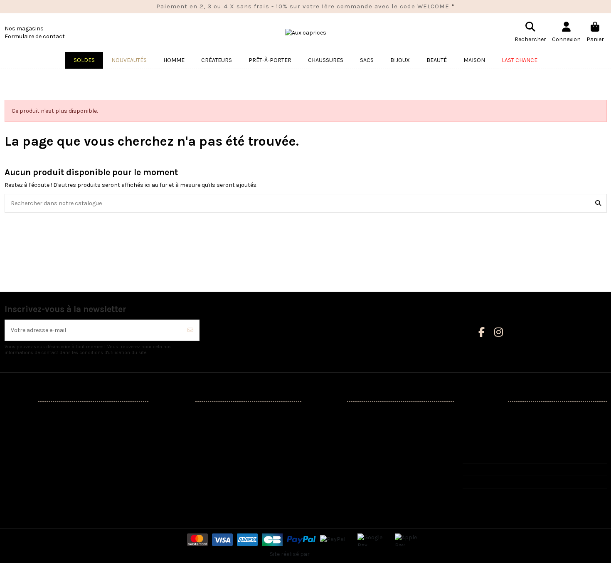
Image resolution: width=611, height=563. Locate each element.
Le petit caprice (30, 487)
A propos (174, 445)
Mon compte (332, 413)
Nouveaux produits (35, 413)
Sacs (16, 455)
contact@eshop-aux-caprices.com (518, 482)
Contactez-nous (184, 476)
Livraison (174, 413)
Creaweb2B (326, 554)
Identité (325, 424)
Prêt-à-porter (28, 434)
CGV (167, 465)
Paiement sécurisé (187, 455)
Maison (20, 465)
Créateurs (23, 424)
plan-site (174, 487)
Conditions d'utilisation (193, 434)
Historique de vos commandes (355, 434)
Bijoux (18, 476)
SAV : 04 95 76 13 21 (496, 469)
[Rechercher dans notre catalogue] (598, 203)
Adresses (327, 445)
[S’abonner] (190, 330)
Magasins (175, 497)
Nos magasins (24, 28)
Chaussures (26, 445)
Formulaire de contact (35, 36)
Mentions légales (185, 424)
